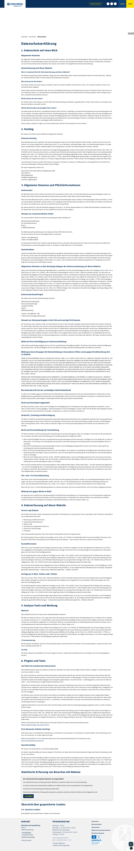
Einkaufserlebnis (95, 4)
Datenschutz (41, 37)
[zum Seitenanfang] (131, 848)
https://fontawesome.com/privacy (32, 741)
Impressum (95, 821)
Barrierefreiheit (97, 824)
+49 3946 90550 (26, 833)
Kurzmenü (32, 37)
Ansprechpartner (59, 843)
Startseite (24, 37)
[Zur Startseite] (15, 4)
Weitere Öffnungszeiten (62, 845)
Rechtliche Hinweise (98, 833)
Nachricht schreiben (28, 837)
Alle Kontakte (27, 840)
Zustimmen (28, 796)
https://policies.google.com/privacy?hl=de (35, 725)
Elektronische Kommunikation (101, 830)
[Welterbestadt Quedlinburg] (35, 831)
